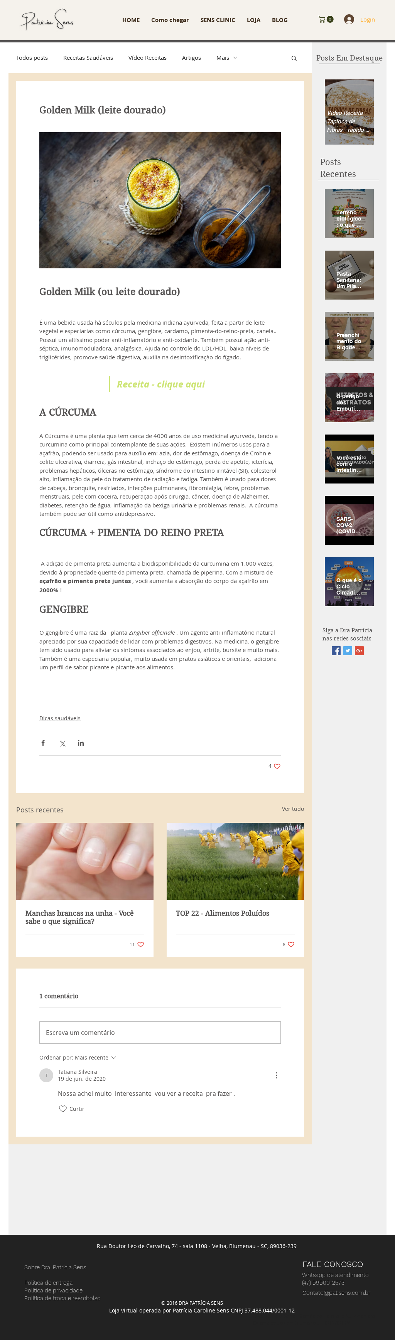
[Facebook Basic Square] (336, 650)
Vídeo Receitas (147, 57)
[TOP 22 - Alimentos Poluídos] (235, 861)
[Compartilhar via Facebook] (43, 742)
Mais (222, 57)
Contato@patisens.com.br (336, 1292)
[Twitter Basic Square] (347, 650)
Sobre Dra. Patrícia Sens (55, 1267)
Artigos (191, 57)
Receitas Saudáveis (88, 57)
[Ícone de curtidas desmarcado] (63, 1109)
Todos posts (32, 57)
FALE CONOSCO (332, 1264)
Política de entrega (48, 1282)
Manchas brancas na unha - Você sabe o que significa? (79, 917)
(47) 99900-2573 (323, 1282)
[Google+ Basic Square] (359, 650)
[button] (326, 19)
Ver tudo (293, 808)
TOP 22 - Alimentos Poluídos (222, 913)
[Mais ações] (276, 1075)
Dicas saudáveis (60, 718)
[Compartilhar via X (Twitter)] (62, 742)
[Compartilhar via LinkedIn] (80, 742)
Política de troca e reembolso (62, 1298)
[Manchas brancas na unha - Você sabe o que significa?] (85, 861)
